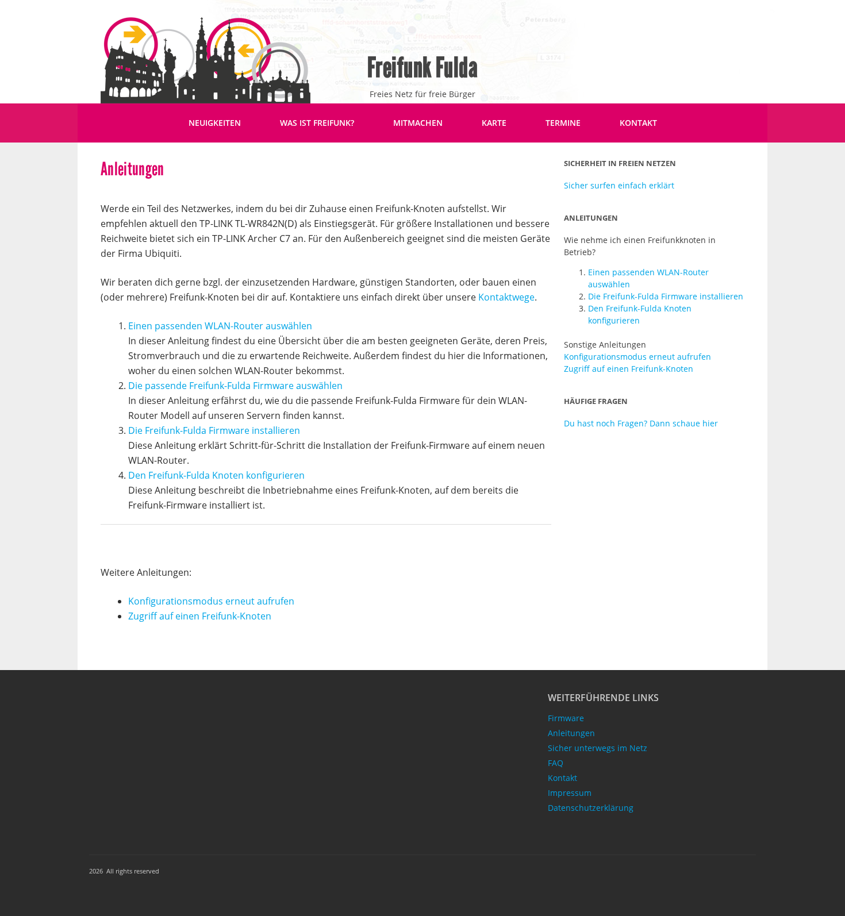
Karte (494, 122)
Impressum (570, 792)
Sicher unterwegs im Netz (597, 747)
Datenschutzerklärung (590, 807)
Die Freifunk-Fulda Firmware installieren (214, 430)
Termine (563, 122)
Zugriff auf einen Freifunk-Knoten (199, 616)
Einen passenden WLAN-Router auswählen (220, 326)
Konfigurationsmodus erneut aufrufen (211, 601)
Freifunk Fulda (422, 67)
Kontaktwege (506, 297)
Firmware (566, 718)
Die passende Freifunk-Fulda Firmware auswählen (235, 385)
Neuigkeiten (215, 122)
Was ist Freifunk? (317, 122)
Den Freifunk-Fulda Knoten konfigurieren (216, 475)
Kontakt (638, 122)
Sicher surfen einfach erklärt (619, 185)
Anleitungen (571, 733)
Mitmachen (418, 122)
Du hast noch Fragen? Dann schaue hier (641, 423)
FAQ (555, 762)
